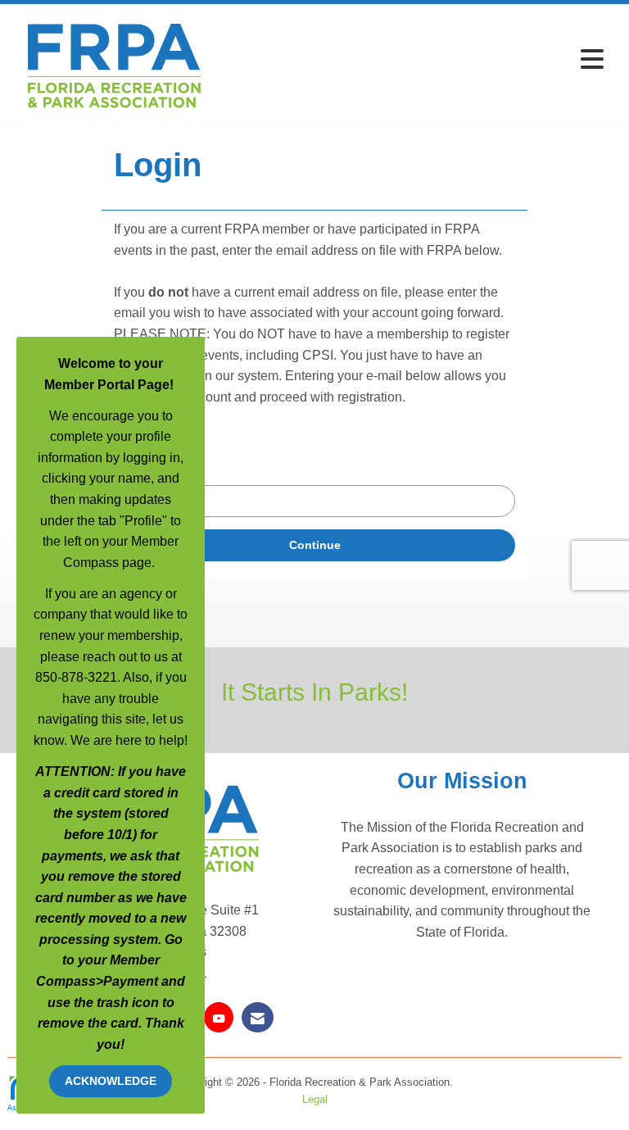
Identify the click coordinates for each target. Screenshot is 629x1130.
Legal (315, 1099)
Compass (66, 981)
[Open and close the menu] (411, 60)
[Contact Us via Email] (258, 1017)
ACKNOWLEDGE (110, 1080)
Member (135, 960)
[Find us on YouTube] (218, 1017)
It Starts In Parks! (314, 692)
